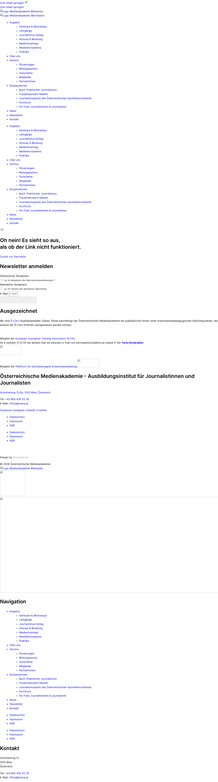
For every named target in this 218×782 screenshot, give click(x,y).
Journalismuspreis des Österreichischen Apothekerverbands (55, 98)
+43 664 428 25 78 (17, 399)
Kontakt (14, 119)
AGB (12, 425)
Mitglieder (25, 77)
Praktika (24, 51)
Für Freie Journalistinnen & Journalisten (42, 106)
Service (14, 60)
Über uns (15, 56)
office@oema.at (18, 403)
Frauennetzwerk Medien (33, 94)
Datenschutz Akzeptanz (14, 275)
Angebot (15, 22)
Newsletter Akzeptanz (13, 284)
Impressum (16, 421)
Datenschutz (17, 416)
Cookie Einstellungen (12, 449)
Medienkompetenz (30, 47)
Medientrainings (28, 43)
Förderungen (26, 64)
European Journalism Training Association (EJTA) (45, 338)
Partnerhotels (27, 81)
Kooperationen (18, 85)
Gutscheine (26, 73)
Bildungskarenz (28, 68)
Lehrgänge (25, 30)
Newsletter (16, 115)
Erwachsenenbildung (64, 366)
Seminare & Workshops (33, 26)
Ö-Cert (15, 320)
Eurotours (25, 102)
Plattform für (23, 366)
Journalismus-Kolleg (31, 35)
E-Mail (4, 293)
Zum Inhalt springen (12, 2)
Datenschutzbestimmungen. (40, 280)
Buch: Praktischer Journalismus (38, 89)
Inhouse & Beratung (30, 39)
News (13, 110)
